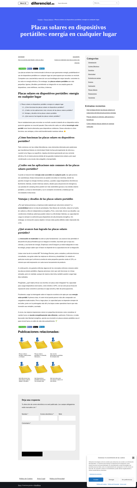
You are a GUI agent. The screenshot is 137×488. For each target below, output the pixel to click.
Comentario (26, 423)
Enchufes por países (94, 78)
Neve (19, 485)
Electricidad (91, 74)
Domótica (91, 70)
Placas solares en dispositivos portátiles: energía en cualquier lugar (41, 104)
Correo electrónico (47, 414)
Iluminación (91, 86)
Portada (40, 19)
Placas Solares (48, 19)
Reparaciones (92, 94)
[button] (133, 458)
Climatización (92, 62)
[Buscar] (117, 3)
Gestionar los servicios (96, 474)
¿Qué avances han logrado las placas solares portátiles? (41, 116)
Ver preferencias (127, 479)
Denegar (111, 479)
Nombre (25, 414)
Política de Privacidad (113, 484)
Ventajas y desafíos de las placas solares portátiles (39, 113)
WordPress (37, 485)
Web (60, 414)
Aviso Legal (123, 484)
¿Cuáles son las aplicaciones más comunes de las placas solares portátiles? (47, 110)
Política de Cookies (102, 484)
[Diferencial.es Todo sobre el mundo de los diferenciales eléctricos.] (43, 3)
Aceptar (95, 479)
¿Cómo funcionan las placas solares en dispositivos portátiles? (43, 107)
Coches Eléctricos (93, 66)
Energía (90, 82)
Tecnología (91, 97)
